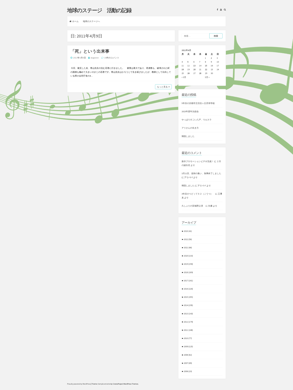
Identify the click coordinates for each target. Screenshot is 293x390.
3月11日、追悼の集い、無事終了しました (201, 173)
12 (188, 65)
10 (218, 61)
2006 (188, 371)
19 (188, 69)
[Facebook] (216, 9)
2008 (188, 354)
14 (200, 65)
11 (183, 65)
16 (212, 65)
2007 (188, 363)
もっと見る (162, 86)
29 (206, 73)
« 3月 (184, 77)
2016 (188, 288)
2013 (188, 313)
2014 (188, 305)
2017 (188, 280)
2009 (188, 346)
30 (212, 73)
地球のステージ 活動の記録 (99, 10)
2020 (188, 255)
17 (218, 65)
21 (200, 69)
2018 (188, 272)
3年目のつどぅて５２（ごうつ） (198, 193)
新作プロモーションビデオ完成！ (198, 161)
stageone (94, 57)
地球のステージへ (91, 21)
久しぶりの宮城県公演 (193, 205)
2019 (188, 264)
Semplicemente (104, 384)
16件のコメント (111, 57)
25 (183, 73)
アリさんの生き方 (190, 127)
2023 (188, 231)
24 (218, 69)
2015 (188, 297)
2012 (188, 321)
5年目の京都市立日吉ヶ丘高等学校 (198, 103)
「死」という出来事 (90, 51)
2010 (188, 338)
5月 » (207, 77)
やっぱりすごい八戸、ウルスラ (197, 119)
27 (194, 73)
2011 (188, 330)
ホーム (75, 21)
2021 (188, 247)
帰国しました (188, 136)
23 (212, 69)
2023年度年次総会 (190, 111)
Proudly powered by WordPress (79, 384)
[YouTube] (220, 9)
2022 (188, 239)
